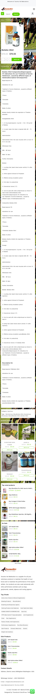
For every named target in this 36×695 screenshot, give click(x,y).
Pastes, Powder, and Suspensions (10, 621)
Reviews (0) (14, 66)
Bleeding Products (6, 601)
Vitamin (25, 628)
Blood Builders (17, 601)
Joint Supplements (28, 615)
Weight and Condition (7, 632)
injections (10, 411)
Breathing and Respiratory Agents (10, 604)
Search (16, 14)
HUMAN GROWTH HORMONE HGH (10, 611)
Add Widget (18, 563)
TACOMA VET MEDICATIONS (20, 690)
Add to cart (16, 59)
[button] (20, 25)
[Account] (32, 13)
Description (5, 66)
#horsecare (5, 416)
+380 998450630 (19, 678)
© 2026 (9, 690)
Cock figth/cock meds (27, 608)
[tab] (5, 66)
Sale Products (5, 628)
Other (2, 618)
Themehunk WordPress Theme (22, 692)
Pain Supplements (11, 618)
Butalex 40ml (24, 416)
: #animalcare (9, 414)
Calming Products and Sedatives (10, 608)
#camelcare (27, 414)
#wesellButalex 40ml (14, 416)
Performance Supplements (8, 625)
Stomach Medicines (16, 628)
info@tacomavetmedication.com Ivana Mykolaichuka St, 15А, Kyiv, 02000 (12, 683)
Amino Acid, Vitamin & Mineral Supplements (13, 598)
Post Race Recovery (22, 625)
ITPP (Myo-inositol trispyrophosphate (11, 615)
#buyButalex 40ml (18, 414)
